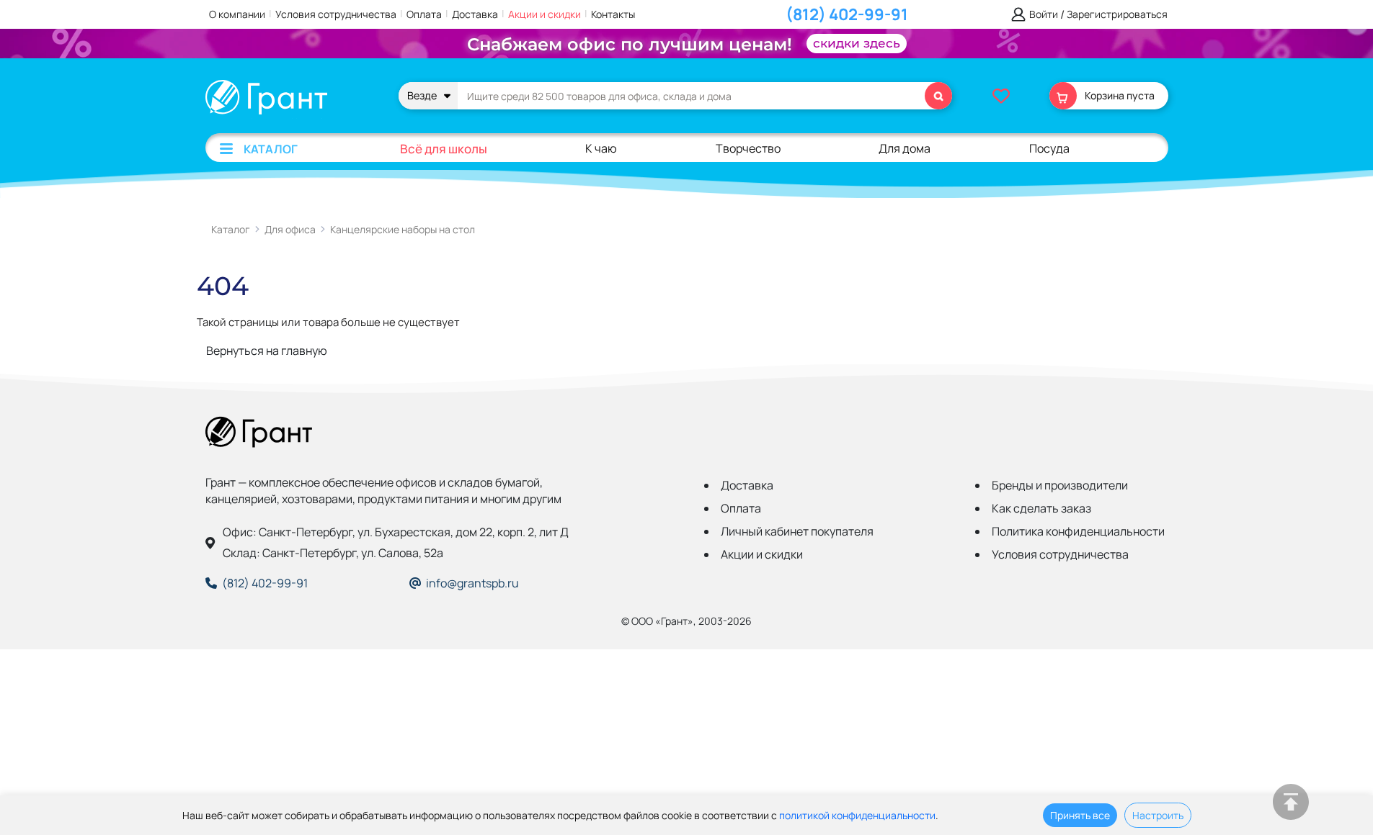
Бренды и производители (1060, 485)
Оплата (424, 14)
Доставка (475, 14)
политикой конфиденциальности (857, 815)
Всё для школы (443, 148)
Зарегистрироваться (1117, 15)
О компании (237, 14)
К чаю (601, 148)
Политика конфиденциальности (1078, 531)
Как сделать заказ (1041, 508)
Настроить (1157, 815)
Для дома (904, 148)
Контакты (613, 14)
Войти (1043, 15)
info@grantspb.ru (472, 583)
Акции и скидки (544, 14)
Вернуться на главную (266, 350)
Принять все (1080, 815)
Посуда (1049, 148)
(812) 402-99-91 (847, 14)
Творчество (748, 148)
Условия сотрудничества (335, 14)
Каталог (271, 149)
